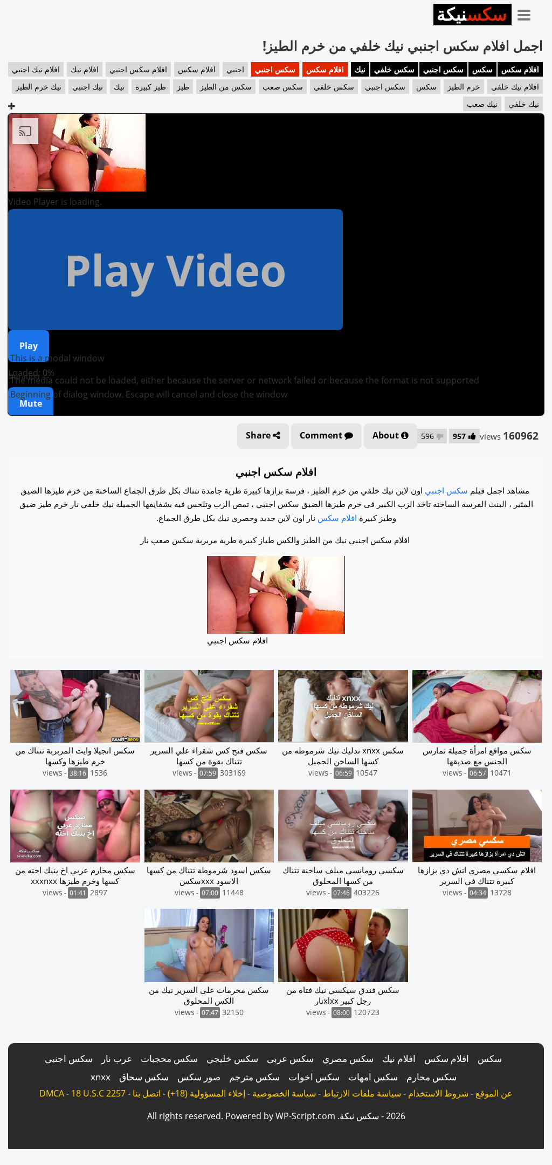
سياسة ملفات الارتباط (362, 1093)
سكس (482, 69)
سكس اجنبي (443, 69)
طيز (183, 86)
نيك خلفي (523, 104)
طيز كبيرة (150, 86)
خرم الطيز (463, 86)
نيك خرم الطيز (38, 86)
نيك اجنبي (87, 86)
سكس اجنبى (69, 1058)
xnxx (101, 1077)
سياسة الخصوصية (284, 1093)
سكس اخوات (314, 1077)
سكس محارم (431, 1077)
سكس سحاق (144, 1077)
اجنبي (235, 69)
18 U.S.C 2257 (98, 1093)
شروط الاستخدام (438, 1093)
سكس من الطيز (226, 86)
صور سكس (198, 1077)
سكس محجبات (169, 1058)
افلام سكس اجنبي (138, 69)
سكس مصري (348, 1058)
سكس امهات (373, 1077)
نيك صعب (482, 104)
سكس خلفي (394, 69)
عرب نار (116, 1058)
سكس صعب (283, 86)
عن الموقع (494, 1093)
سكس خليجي (232, 1058)
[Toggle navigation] (528, 13)
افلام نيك (85, 69)
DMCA (51, 1093)
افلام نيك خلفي (515, 86)
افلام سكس (520, 69)
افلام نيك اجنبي (36, 69)
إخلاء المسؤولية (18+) (206, 1093)
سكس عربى (290, 1058)
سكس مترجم (254, 1077)
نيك (360, 69)
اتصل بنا (147, 1093)
